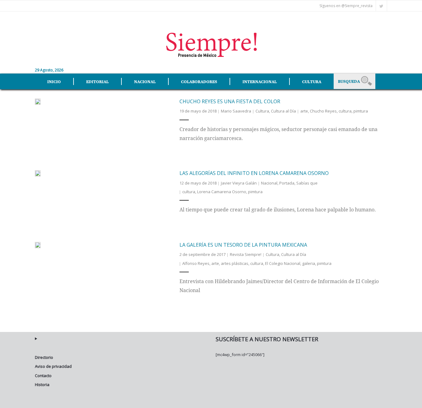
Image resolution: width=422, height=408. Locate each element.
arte (304, 111)
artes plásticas (234, 263)
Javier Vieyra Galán (239, 183)
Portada (286, 183)
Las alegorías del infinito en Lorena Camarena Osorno (254, 173)
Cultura (262, 111)
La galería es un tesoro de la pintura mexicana (243, 244)
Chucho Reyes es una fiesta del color (229, 101)
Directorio (44, 357)
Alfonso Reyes (195, 263)
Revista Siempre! (245, 254)
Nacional (269, 183)
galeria (308, 263)
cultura (345, 111)
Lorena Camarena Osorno (221, 191)
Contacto (43, 375)
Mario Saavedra (236, 111)
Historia (42, 384)
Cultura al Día (283, 111)
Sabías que (307, 183)
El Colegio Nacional (282, 263)
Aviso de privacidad (53, 366)
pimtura (360, 111)
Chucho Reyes (323, 111)
